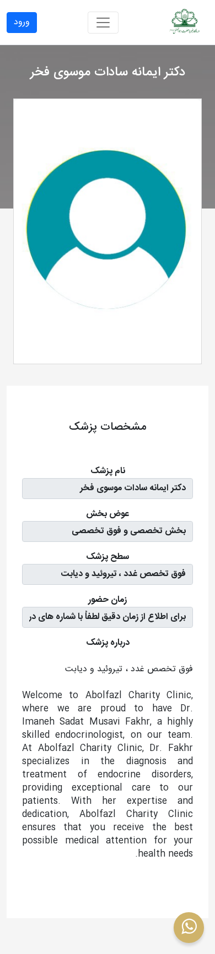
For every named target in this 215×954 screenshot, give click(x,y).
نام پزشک (107, 471)
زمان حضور (107, 600)
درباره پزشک (108, 643)
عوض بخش (107, 514)
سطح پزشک (107, 557)
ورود (22, 22)
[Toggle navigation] (103, 23)
